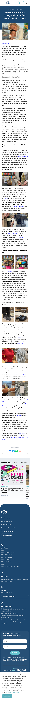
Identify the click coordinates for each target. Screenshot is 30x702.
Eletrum (21, 237)
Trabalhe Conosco (7, 531)
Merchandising (6, 524)
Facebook (21, 437)
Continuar (7, 696)
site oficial (22, 433)
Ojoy (6, 198)
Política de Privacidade (8, 528)
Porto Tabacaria (13, 233)
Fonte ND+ (5, 43)
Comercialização (6, 521)
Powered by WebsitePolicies (9, 699)
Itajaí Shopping (23, 156)
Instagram (14, 437)
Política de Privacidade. (12, 692)
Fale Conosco (5, 518)
